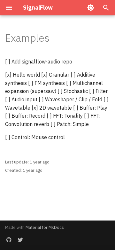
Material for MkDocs (45, 227)
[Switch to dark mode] (90, 7)
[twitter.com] (20, 240)
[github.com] (9, 240)
